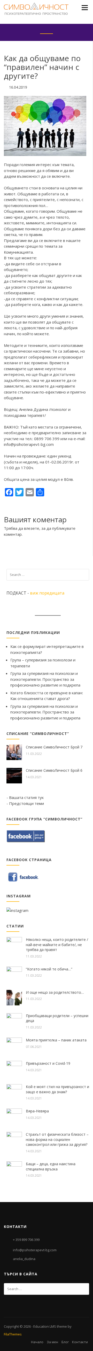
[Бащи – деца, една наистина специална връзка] (14, 1168)
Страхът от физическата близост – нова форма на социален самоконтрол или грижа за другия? (57, 1139)
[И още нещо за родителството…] (14, 997)
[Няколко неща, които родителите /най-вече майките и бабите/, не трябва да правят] (14, 944)
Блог (65, 1342)
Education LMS (44, 1326)
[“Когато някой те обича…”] (14, 973)
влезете (31, 528)
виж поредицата (47, 593)
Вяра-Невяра (37, 1111)
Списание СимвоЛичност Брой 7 (54, 747)
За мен (52, 1342)
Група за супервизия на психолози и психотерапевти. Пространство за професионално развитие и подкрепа (45, 679)
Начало (37, 1342)
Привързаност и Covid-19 (48, 1063)
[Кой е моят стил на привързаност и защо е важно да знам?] (14, 1091)
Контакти (80, 1342)
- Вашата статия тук (25, 797)
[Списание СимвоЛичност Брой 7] (14, 751)
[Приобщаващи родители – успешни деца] (14, 1020)
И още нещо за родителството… (55, 992)
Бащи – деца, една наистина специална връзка (50, 1166)
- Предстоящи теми (25, 803)
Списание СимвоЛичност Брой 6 (54, 770)
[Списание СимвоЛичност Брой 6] (14, 775)
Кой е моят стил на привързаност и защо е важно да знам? (57, 1089)
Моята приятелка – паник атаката (56, 1040)
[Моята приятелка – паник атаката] (14, 1044)
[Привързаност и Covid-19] (14, 1068)
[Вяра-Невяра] (14, 1115)
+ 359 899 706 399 (26, 1239)
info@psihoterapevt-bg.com (35, 1250)
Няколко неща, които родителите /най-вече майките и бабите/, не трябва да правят (57, 944)
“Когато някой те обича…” (49, 969)
